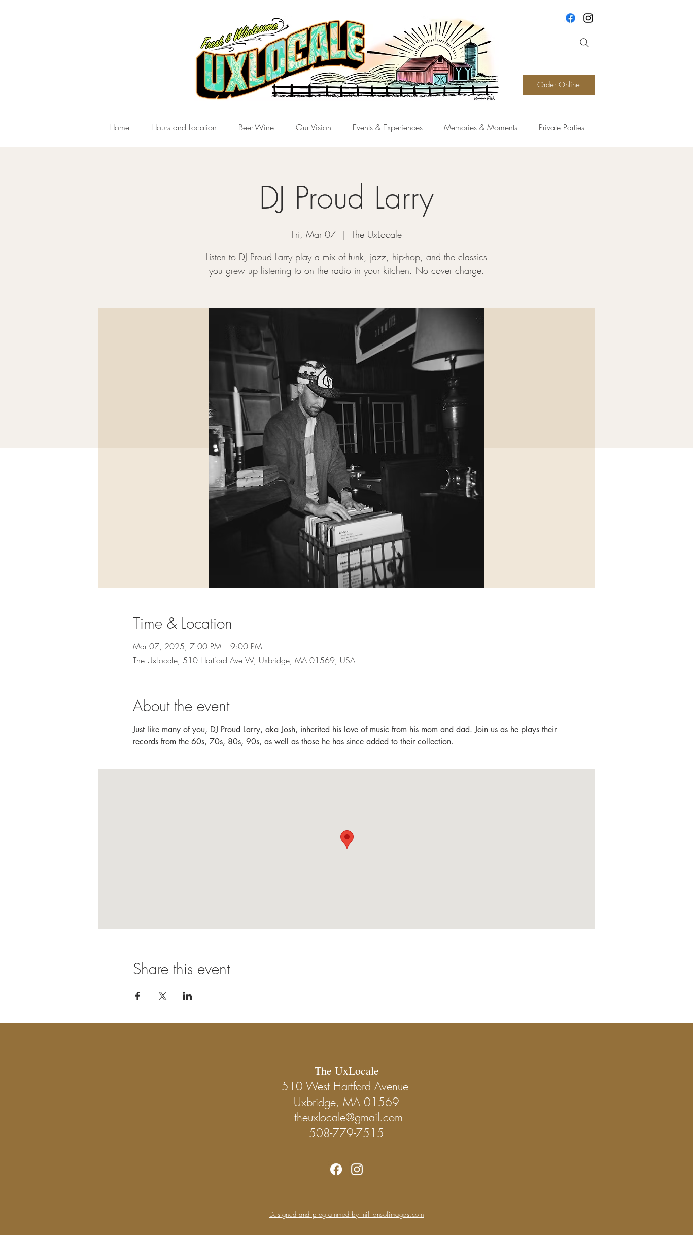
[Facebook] (570, 18)
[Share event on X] (162, 996)
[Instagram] (588, 18)
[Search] (584, 42)
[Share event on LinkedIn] (187, 996)
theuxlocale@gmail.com (348, 1117)
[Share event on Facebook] (138, 996)
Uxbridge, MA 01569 (346, 1102)
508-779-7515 (346, 1133)
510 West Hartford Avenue (347, 1086)
